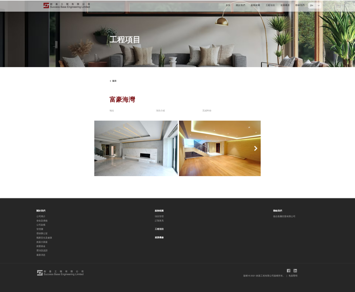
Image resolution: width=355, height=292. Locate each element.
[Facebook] (288, 270)
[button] (240, 5)
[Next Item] (256, 148)
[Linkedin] (295, 270)
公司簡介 (40, 216)
